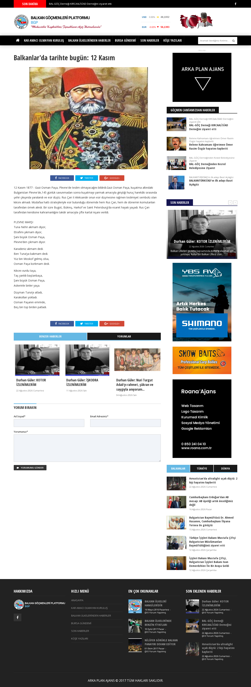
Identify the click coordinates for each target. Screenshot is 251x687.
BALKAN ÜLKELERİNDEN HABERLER (89, 40)
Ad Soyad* (19, 416)
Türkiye (202, 468)
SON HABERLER (149, 40)
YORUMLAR (124, 336)
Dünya (225, 468)
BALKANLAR (178, 468)
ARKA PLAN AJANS (101, 680)
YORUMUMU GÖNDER (32, 467)
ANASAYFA (77, 600)
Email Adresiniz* (99, 416)
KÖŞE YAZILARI (172, 40)
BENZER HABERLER (50, 336)
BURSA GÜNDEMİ (125, 40)
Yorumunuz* (21, 431)
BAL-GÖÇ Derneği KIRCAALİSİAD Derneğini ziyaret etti (80, 3)
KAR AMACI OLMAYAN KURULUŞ (44, 40)
